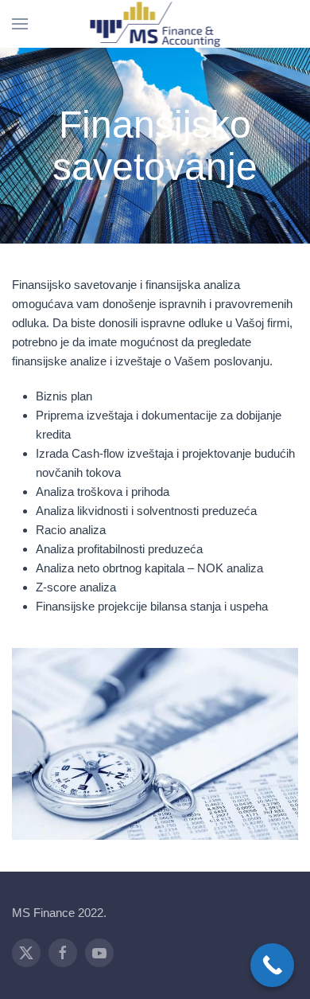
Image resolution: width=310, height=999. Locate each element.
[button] (20, 24)
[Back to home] (155, 24)
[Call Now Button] (272, 965)
